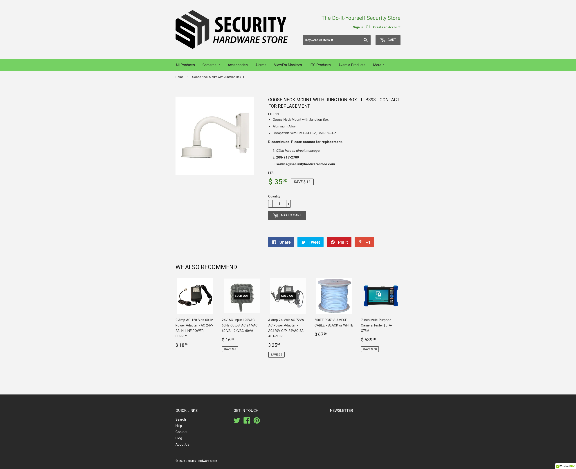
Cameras (209, 65)
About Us (182, 444)
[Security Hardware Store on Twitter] (237, 422)
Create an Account (386, 27)
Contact (181, 432)
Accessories (238, 65)
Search (181, 419)
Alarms (260, 65)
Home (179, 77)
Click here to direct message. (298, 151)
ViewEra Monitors (288, 65)
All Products (185, 65)
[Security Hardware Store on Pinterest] (256, 422)
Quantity (274, 196)
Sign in (358, 27)
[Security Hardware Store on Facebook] (246, 422)
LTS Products (320, 65)
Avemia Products (351, 65)
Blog (179, 438)
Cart (391, 40)
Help (179, 426)
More (377, 65)
